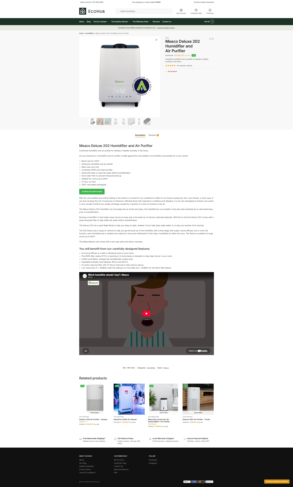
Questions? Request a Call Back (277, 481)
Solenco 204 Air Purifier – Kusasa (93, 419)
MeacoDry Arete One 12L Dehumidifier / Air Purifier (159, 420)
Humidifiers (89, 33)
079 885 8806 (97, 2)
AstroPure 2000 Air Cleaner (125, 419)
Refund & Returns (121, 469)
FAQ (115, 472)
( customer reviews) (184, 65)
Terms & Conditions (87, 472)
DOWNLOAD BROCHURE (92, 191)
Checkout (210, 13)
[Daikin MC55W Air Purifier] (212, 39)
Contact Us (118, 466)
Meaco (166, 368)
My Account (181, 13)
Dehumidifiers (153, 417)
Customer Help (196, 13)
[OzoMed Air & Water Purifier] (210, 39)
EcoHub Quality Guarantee (204, 2)
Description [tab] (140, 135)
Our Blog (82, 463)
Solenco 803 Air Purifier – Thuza (196, 419)
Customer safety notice (166, 28)
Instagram (153, 463)
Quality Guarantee (86, 466)
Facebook (153, 460)
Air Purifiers (84, 417)
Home (81, 33)
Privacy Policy (85, 469)
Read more (94, 429)
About (81, 460)
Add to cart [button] (129, 427)
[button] (209, 21)
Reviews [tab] (153, 135)
